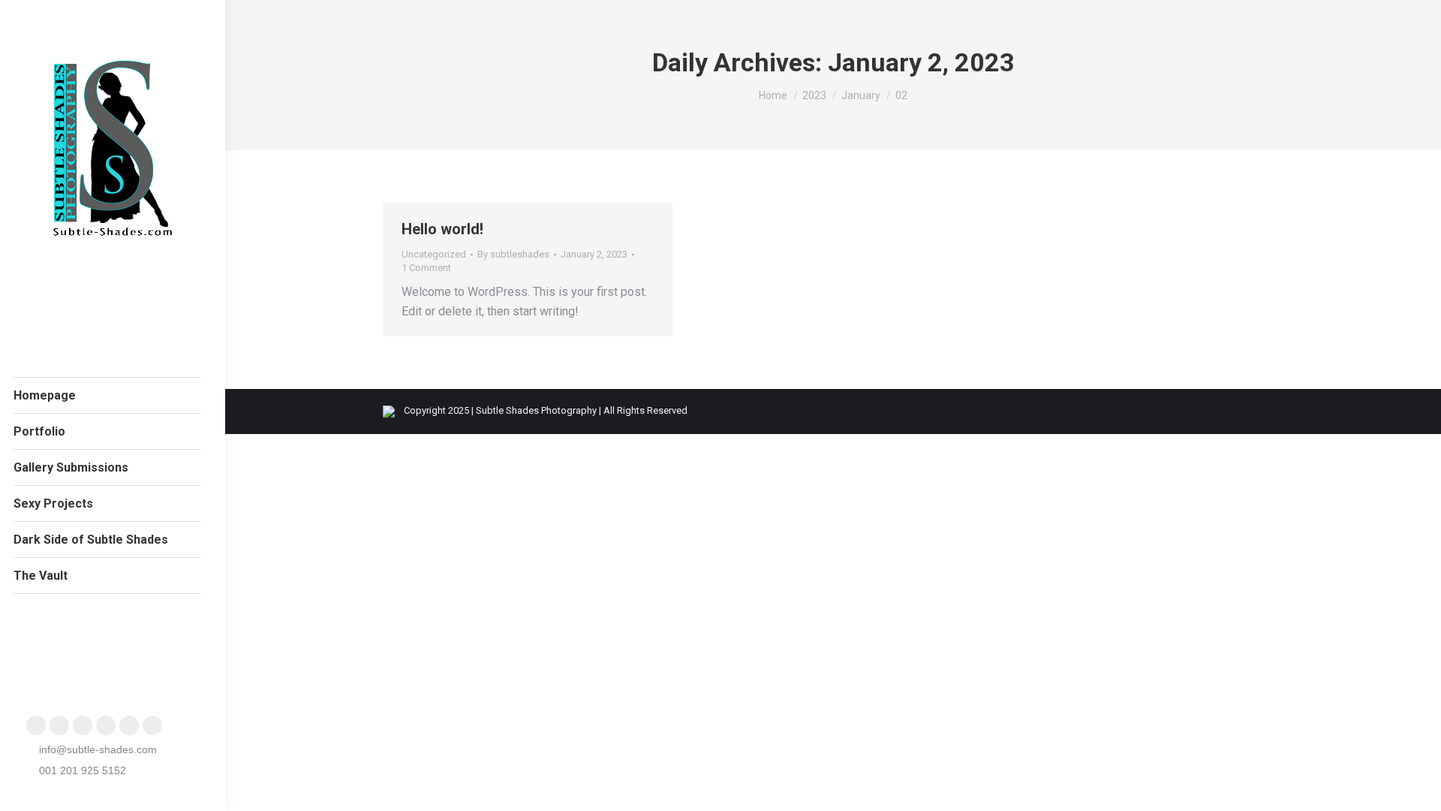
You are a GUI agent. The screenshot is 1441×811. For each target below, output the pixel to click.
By (513, 254)
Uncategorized (434, 254)
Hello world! (442, 229)
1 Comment (426, 267)
